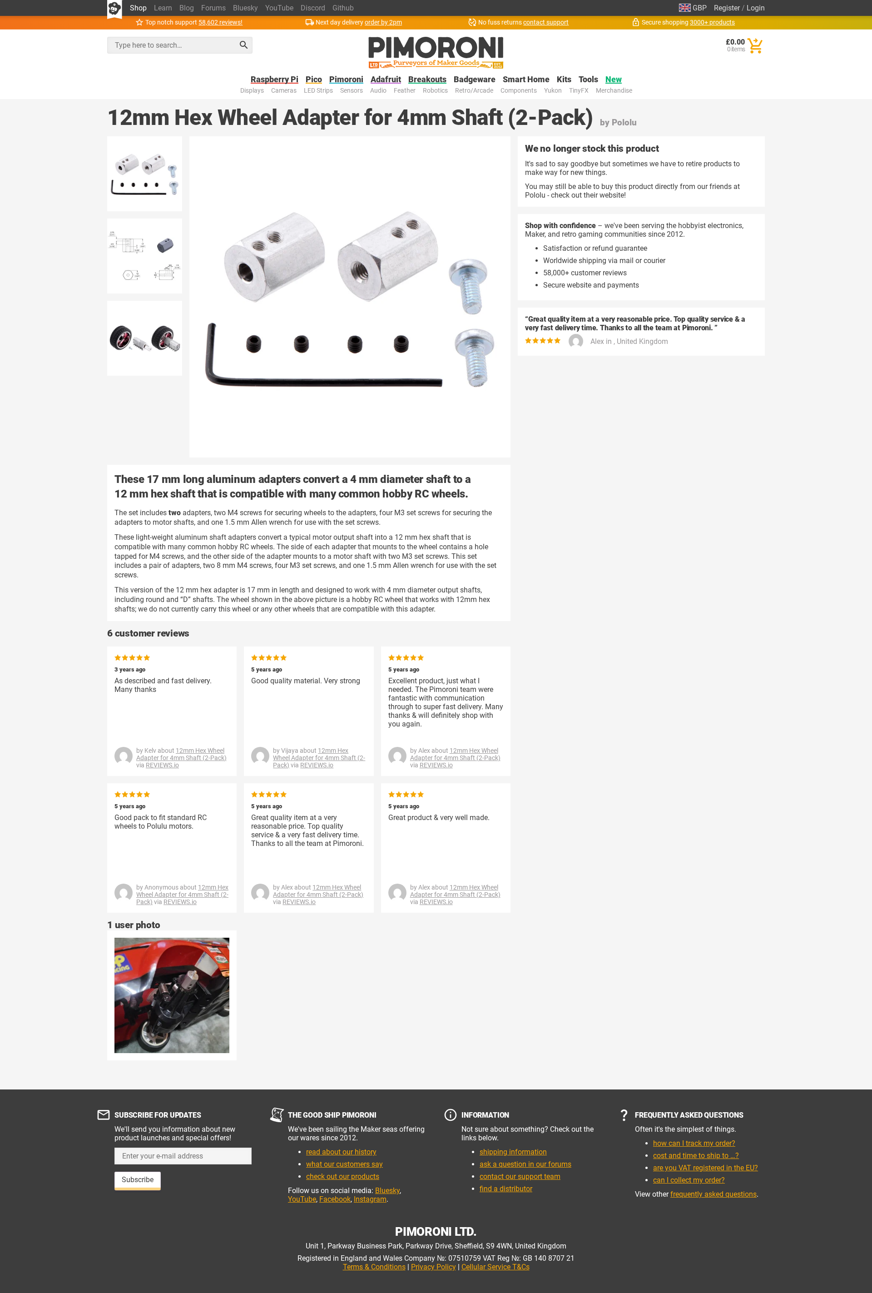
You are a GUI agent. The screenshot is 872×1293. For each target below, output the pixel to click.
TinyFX (579, 90)
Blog (186, 8)
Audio (378, 90)
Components (518, 90)
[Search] (244, 45)
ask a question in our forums (525, 1164)
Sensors (351, 90)
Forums (213, 8)
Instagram (370, 1199)
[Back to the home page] (436, 53)
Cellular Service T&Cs (495, 1267)
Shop (138, 8)
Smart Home (526, 80)
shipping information (513, 1152)
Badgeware (474, 80)
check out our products (342, 1176)
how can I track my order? (694, 1143)
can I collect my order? (689, 1180)
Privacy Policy (433, 1267)
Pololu (624, 122)
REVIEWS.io (162, 765)
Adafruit (386, 80)
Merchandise (614, 90)
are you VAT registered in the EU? (705, 1168)
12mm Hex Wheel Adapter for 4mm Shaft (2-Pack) (181, 754)
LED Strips (318, 90)
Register (727, 8)
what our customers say (344, 1164)
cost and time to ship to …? (696, 1155)
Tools (588, 80)
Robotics (435, 90)
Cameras (284, 90)
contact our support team (520, 1176)
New (613, 80)
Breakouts (427, 80)
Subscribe (138, 1179)
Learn (163, 8)
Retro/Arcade (474, 90)
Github (343, 8)
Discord (313, 8)
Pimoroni (346, 80)
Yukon (553, 90)
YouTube (279, 8)
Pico (314, 80)
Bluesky (245, 8)
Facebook (335, 1199)
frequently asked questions (713, 1194)
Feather (405, 90)
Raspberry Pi (274, 80)
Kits (564, 80)
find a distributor (506, 1188)
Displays (252, 90)
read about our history (341, 1152)
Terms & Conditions (374, 1267)
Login (756, 8)
